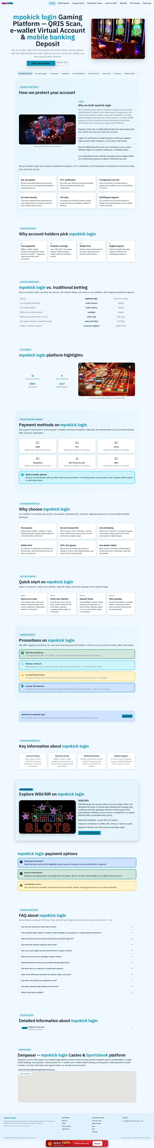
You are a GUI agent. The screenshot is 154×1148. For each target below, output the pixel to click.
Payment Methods (79, 73)
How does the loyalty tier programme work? (39, 980)
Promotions (117, 73)
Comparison (54, 73)
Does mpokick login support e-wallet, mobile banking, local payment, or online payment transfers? (61, 933)
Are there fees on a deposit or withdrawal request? (42, 968)
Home (52, 3)
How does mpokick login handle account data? (40, 986)
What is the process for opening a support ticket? (41, 957)
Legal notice (66, 1129)
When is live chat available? (32, 992)
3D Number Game (94, 3)
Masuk (97, 1143)
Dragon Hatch (78, 3)
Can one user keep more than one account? (38, 927)
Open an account (41, 63)
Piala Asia (147, 3)
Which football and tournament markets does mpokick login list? (47, 939)
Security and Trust (25, 73)
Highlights (65, 73)
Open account (96, 1121)
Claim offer (127, 716)
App (93, 1126)
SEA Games (135, 3)
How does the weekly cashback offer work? (39, 945)
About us (65, 1121)
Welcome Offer (130, 73)
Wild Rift (123, 3)
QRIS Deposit (63, 3)
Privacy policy (66, 1126)
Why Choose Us (93, 73)
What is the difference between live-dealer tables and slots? (46, 974)
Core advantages (41, 73)
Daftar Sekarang (81, 1143)
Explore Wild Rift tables (89, 833)
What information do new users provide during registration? (45, 963)
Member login (62, 62)
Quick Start (106, 73)
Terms (64, 1123)
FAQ (93, 1129)
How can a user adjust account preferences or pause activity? (46, 951)
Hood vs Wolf (111, 3)
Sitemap (94, 1132)
